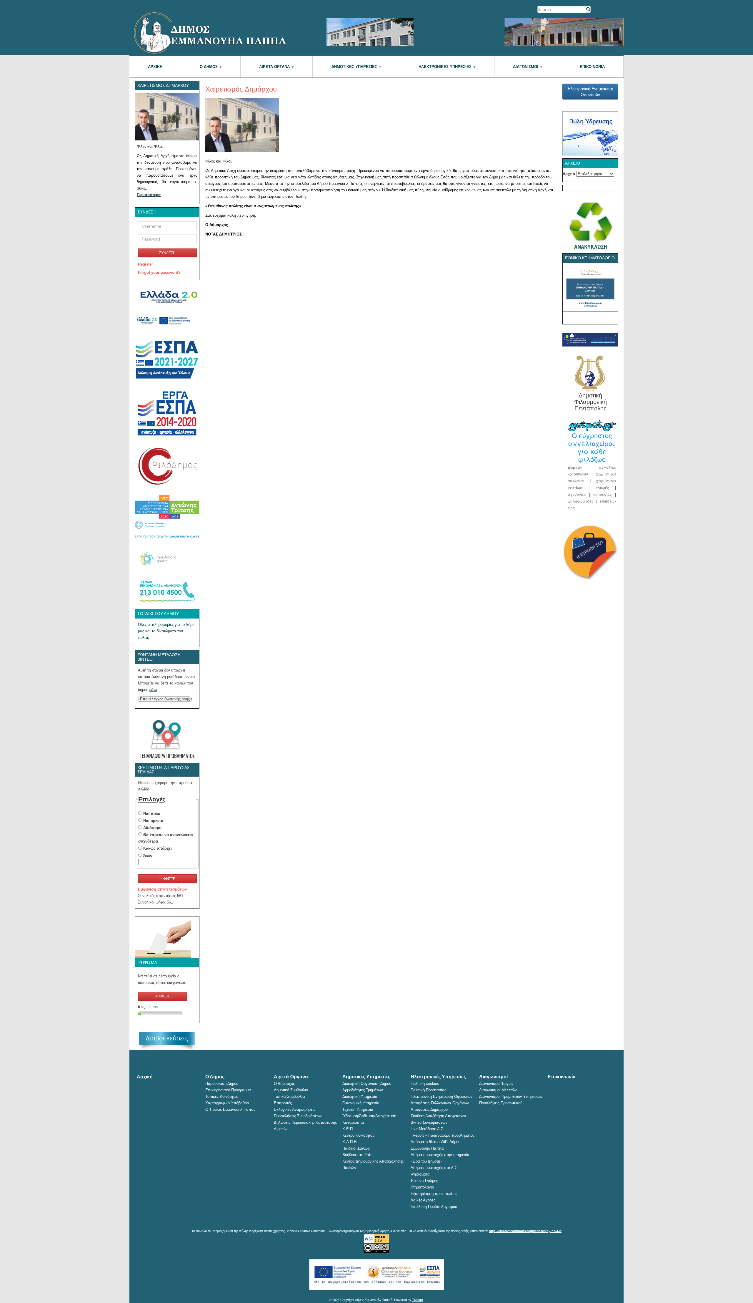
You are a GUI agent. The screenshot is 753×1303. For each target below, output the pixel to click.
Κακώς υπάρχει (157, 848)
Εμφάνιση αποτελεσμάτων (162, 889)
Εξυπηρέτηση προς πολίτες (434, 1193)
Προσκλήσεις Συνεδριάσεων (298, 1116)
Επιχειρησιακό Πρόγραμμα (228, 1090)
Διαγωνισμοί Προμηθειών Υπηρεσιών (511, 1096)
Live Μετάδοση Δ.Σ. (427, 1129)
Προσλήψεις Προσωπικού (500, 1103)
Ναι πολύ (151, 813)
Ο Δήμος (209, 66)
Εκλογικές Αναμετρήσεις (294, 1109)
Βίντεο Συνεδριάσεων (429, 1122)
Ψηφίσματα (420, 1174)
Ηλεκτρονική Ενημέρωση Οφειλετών (590, 91)
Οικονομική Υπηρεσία (360, 1103)
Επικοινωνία (592, 66)
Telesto (417, 1300)
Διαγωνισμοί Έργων (496, 1083)
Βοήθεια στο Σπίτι (357, 1155)
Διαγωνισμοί (526, 66)
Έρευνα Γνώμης (424, 1180)
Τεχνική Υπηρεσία (357, 1109)
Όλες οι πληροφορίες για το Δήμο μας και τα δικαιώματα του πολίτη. (166, 631)
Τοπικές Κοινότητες (221, 1096)
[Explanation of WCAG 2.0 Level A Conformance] (376, 1239)
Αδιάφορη (152, 827)
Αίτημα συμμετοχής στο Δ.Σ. (434, 1168)
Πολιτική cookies (425, 1083)
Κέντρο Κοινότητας (358, 1135)
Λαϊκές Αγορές (423, 1200)
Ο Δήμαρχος (284, 1083)
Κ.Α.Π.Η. (350, 1142)
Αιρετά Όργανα (275, 66)
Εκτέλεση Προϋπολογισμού (434, 1206)
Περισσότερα (149, 195)
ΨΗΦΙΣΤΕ (167, 879)
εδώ (153, 689)
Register (145, 264)
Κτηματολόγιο (422, 1187)
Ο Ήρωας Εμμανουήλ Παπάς (230, 1109)
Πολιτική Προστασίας (428, 1090)
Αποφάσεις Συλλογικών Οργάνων (440, 1103)
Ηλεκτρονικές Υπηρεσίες (446, 66)
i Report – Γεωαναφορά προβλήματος (442, 1135)
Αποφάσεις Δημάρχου (429, 1109)
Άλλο (147, 855)
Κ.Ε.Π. (348, 1129)
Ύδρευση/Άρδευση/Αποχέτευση (369, 1116)
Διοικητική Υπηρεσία (359, 1096)
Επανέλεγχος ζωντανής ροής (165, 699)
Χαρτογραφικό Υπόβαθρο (227, 1103)
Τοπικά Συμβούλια (289, 1096)
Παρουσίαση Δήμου (221, 1083)
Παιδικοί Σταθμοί (356, 1148)
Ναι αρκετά (153, 820)
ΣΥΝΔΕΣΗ (167, 253)
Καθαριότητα (353, 1122)
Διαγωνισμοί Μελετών (498, 1090)
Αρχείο (569, 174)
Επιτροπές (283, 1103)
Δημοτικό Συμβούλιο (291, 1090)
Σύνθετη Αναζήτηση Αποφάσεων (438, 1116)
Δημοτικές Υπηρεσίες (354, 66)
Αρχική (155, 66)
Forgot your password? (159, 272)
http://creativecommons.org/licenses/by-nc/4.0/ (525, 1231)
